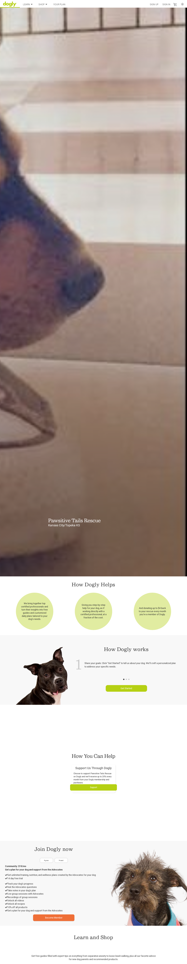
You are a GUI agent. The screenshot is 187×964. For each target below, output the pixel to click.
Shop (42, 4)
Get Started (126, 688)
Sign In (166, 4)
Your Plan (59, 4)
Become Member (53, 917)
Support (93, 787)
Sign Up (154, 4)
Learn (26, 4)
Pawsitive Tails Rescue (74, 520)
